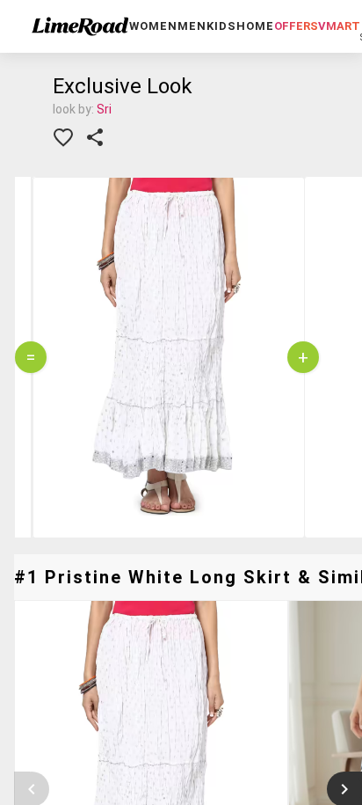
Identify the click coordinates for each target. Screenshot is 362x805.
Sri (104, 109)
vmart (339, 26)
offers (296, 26)
